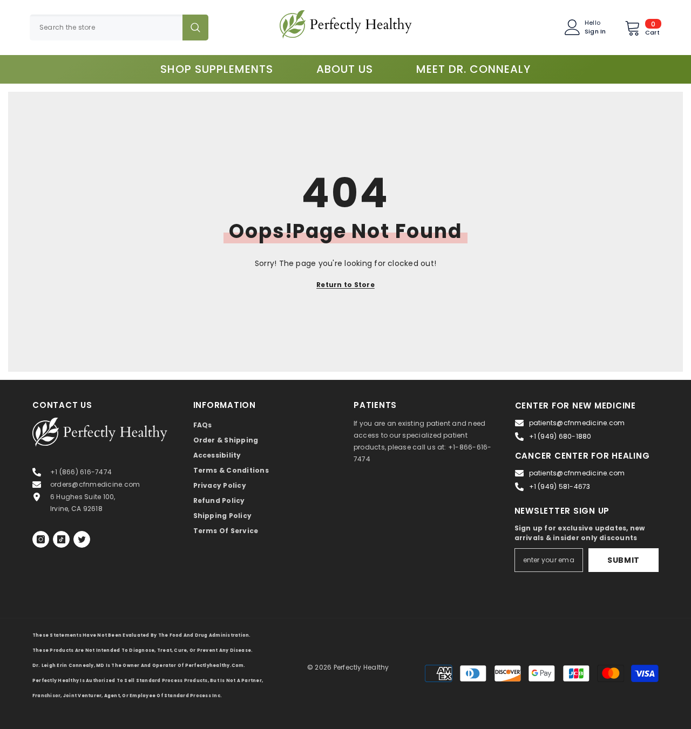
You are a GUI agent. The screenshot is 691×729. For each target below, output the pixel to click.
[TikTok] (61, 539)
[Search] (119, 27)
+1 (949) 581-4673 (560, 486)
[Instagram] (40, 539)
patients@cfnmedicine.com (577, 422)
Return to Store (345, 284)
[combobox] (106, 27)
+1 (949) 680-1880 (560, 436)
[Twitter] (81, 539)
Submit (623, 560)
